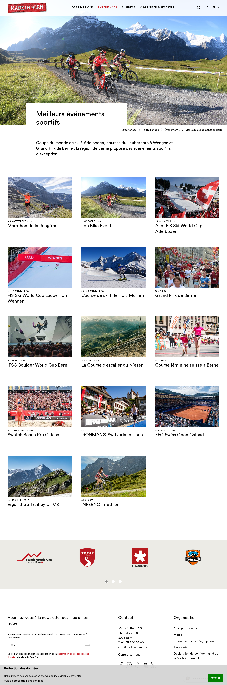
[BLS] (87, 555)
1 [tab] (106, 581)
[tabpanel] (34, 557)
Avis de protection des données (23, 680)
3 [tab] (120, 581)
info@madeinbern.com (133, 647)
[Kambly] (193, 556)
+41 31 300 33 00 (132, 642)
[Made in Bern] (27, 8)
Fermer (215, 677)
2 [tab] (113, 581)
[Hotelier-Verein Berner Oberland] (140, 557)
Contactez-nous (129, 654)
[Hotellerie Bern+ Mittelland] (34, 557)
